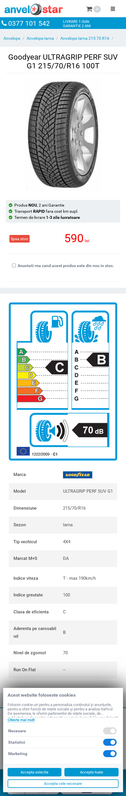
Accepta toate (91, 772)
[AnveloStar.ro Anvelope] (33, 8)
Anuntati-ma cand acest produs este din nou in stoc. (66, 265)
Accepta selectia (34, 772)
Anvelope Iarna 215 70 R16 (84, 38)
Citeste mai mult (21, 720)
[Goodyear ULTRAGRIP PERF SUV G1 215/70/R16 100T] (63, 134)
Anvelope (12, 38)
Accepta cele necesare (63, 783)
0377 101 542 (29, 23)
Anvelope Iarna (40, 38)
